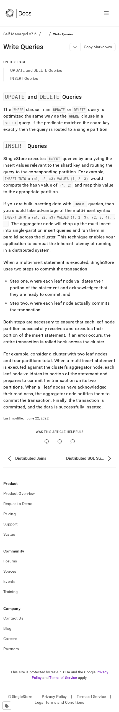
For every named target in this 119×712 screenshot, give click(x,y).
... (45, 34)
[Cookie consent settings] (6, 706)
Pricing (9, 514)
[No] (59, 441)
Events (9, 581)
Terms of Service (63, 678)
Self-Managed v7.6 (20, 34)
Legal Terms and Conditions (59, 702)
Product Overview (19, 493)
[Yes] (46, 441)
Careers (10, 638)
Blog (7, 628)
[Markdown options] (75, 47)
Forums (10, 561)
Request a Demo (17, 503)
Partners (11, 649)
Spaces (9, 571)
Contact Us (13, 618)
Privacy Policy (54, 696)
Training (10, 591)
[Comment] (72, 441)
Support (10, 524)
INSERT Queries (24, 78)
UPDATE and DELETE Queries (36, 70)
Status (9, 534)
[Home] (18, 13)
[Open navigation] (106, 13)
